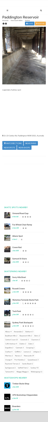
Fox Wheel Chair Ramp (22, 225)
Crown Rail (17, 247)
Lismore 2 (27, 352)
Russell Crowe (18, 289)
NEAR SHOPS (24, 147)
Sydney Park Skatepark (22, 323)
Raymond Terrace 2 (12, 364)
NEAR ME (40, 23)
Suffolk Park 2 (23, 368)
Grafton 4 (8, 352)
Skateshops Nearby (15, 378)
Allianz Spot (17, 236)
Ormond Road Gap (20, 213)
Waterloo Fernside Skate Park (25, 300)
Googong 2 (30, 348)
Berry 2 (37, 336)
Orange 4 (8, 360)
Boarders (16, 406)
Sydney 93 (35, 368)
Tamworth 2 (9, 372)
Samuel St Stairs (19, 259)
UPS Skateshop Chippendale (25, 395)
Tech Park (16, 311)
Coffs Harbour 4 (11, 344)
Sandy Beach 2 (27, 364)
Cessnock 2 (24, 340)
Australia (5, 20)
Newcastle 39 (29, 356)
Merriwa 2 (9, 356)
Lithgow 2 (37, 352)
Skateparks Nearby (15, 271)
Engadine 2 (9, 348)
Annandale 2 (18, 332)
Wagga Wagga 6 (23, 372)
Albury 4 (8, 332)
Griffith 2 (18, 352)
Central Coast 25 (11, 340)
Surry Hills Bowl (19, 277)
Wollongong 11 (36, 372)
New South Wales (17, 20)
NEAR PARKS (30, 143)
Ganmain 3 (20, 348)
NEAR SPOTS (9, 147)
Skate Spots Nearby (16, 207)
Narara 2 (18, 356)
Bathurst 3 (29, 332)
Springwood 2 (10, 368)
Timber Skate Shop (20, 384)
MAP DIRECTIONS (14, 143)
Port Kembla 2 (19, 360)
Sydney (27, 20)
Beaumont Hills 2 (26, 336)
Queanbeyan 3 (33, 360)
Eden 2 (31, 344)
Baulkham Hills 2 (11, 336)
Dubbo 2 (22, 344)
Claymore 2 (35, 340)
